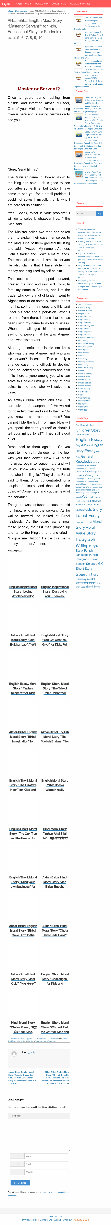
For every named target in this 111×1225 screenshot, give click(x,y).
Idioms (81, 355)
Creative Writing (85, 310)
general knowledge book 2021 (87, 477)
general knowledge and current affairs (89, 473)
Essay (90, 450)
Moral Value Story (50, 1041)
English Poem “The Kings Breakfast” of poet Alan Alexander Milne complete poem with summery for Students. (88, 177)
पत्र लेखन (86, 579)
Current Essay (82, 434)
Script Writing (84, 388)
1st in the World (84, 304)
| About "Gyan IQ (62, 1220)
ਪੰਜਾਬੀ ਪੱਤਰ (82, 409)
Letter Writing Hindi (84, 522)
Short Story (83, 391)
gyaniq (29, 1038)
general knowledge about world (86, 466)
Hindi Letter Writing (86, 343)
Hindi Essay (83, 340)
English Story (84, 334)
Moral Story (41, 3)
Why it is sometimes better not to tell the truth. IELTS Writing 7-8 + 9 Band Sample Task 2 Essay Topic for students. (88, 67)
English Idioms (84, 322)
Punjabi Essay (30, 11)
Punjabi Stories (84, 385)
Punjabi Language (85, 552)
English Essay (84, 319)
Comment (17, 1115)
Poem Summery (85, 373)
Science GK (94, 563)
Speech (83, 574)
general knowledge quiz (92, 486)
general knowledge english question (88, 480)
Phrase (81, 370)
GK (84, 496)
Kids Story (30, 1041)
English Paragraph (86, 325)
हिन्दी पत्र (98, 583)
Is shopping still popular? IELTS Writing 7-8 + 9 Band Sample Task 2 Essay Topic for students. (88, 81)
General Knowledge (80, 3)
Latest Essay (88, 515)
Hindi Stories (83, 352)
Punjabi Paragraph (87, 557)
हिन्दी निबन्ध (45, 11)
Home (26, 3)
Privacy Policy (29, 1220)
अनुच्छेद (79, 579)
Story (80, 394)
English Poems (59, 3)
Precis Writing (84, 376)
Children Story (21, 1041)
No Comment (54, 1038)
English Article (84, 316)
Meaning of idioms (86, 361)
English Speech (84, 331)
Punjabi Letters (84, 382)
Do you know (83, 313)
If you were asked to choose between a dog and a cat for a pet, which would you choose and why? (88, 52)
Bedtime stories (85, 425)
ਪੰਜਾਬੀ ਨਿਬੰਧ (83, 406)
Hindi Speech (83, 349)
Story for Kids (84, 397)
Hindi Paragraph (85, 346)
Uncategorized (41, 1038)
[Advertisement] (39, 63)
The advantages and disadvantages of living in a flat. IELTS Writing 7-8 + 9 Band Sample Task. (88, 23)
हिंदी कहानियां (82, 403)
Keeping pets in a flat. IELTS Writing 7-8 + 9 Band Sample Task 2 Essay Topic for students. (88, 38)
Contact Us (45, 1220)
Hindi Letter (80, 501)
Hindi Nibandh (93, 501)
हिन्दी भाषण (80, 587)
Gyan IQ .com (12, 3)
